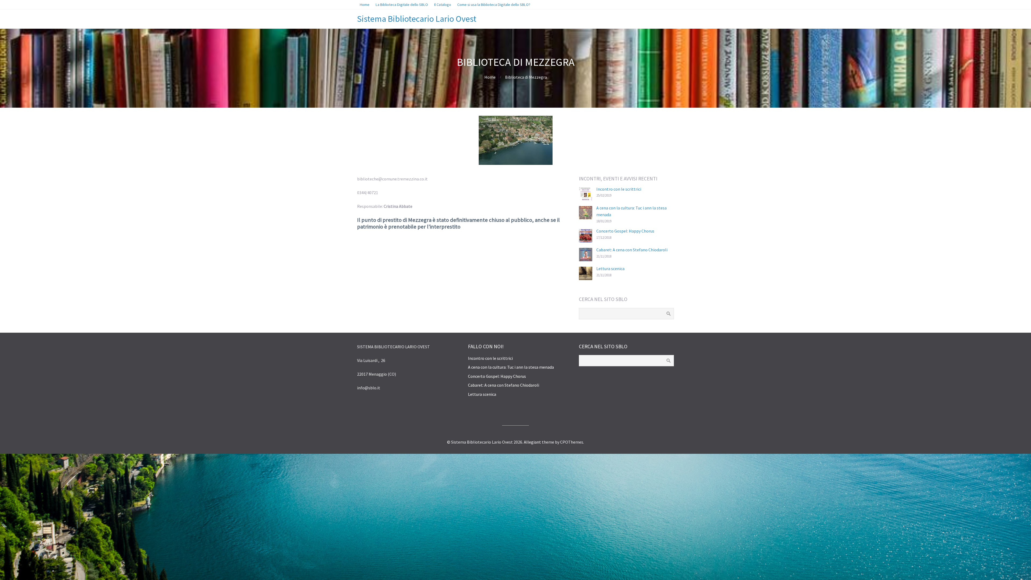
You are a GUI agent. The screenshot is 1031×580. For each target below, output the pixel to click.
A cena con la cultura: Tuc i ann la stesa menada (511, 367)
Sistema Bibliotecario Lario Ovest (416, 18)
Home (490, 77)
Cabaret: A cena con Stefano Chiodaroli (631, 249)
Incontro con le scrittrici (618, 189)
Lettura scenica (610, 268)
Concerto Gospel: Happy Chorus (625, 231)
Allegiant (532, 442)
